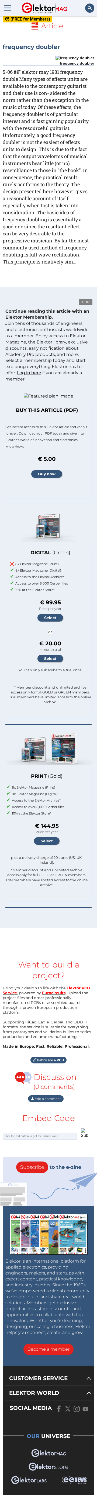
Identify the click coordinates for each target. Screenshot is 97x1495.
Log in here (29, 372)
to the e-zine (50, 1167)
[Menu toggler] (8, 7)
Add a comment (47, 1099)
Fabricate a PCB (50, 1060)
